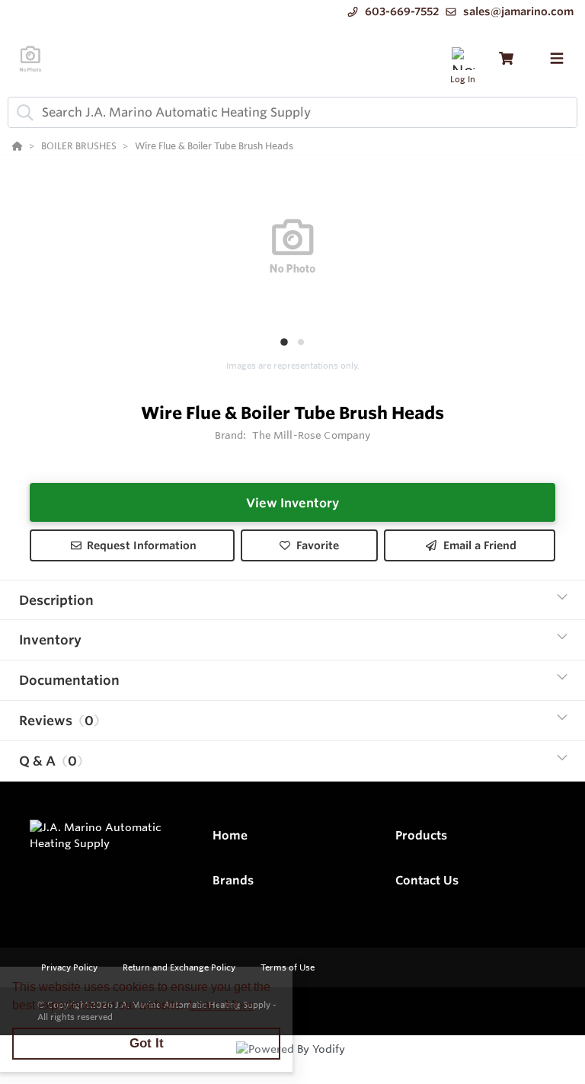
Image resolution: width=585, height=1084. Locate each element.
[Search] (22, 112)
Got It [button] (146, 1043)
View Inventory (292, 502)
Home (230, 835)
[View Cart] (506, 58)
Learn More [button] (221, 1005)
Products (421, 835)
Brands (233, 880)
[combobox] (292, 112)
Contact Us (427, 880)
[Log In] (462, 58)
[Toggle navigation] (556, 58)
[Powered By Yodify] (292, 1062)
